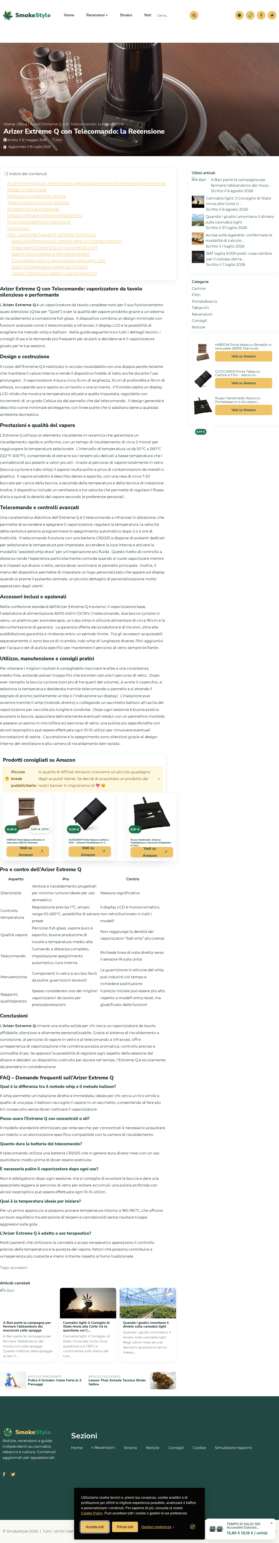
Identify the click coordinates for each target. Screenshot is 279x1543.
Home (69, 15)
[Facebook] (261, 15)
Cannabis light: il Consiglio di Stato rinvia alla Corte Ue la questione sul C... (86, 1326)
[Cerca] (194, 15)
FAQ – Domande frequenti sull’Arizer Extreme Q (51, 234)
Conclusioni (18, 228)
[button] (239, 15)
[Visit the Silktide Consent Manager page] (192, 1527)
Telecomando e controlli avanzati (38, 202)
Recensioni (202, 314)
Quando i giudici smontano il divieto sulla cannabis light (146, 1324)
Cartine (199, 288)
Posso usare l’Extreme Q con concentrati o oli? (55, 247)
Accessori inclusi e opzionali (33, 209)
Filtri (196, 295)
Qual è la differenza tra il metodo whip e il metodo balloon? (67, 241)
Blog (22, 124)
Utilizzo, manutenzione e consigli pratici (44, 215)
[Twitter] (272, 15)
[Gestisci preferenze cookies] (239, 15)
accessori (19, 1267)
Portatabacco (204, 301)
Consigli (199, 320)
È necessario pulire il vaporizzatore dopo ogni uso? (59, 260)
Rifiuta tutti (125, 1526)
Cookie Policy (92, 1513)
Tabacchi (200, 308)
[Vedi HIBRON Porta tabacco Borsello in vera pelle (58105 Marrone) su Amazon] (203, 352)
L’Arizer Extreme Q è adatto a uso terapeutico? (54, 273)
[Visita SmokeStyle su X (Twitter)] (13, 1475)
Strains (126, 15)
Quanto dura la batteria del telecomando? (51, 254)
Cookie (199, 1448)
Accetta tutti (95, 1526)
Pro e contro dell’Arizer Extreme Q (38, 222)
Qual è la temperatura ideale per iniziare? (50, 267)
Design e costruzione (26, 189)
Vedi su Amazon (26, 851)
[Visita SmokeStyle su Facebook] (4, 1475)
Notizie (150, 15)
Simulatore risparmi (233, 1448)
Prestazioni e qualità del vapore (36, 196)
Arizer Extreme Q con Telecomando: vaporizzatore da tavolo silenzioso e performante (86, 183)
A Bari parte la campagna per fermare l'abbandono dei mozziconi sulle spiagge (27, 1326)
